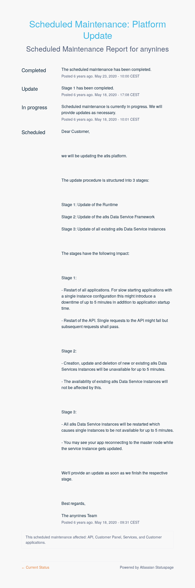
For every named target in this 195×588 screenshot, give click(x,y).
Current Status (35, 567)
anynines (154, 48)
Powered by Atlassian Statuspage (147, 567)
